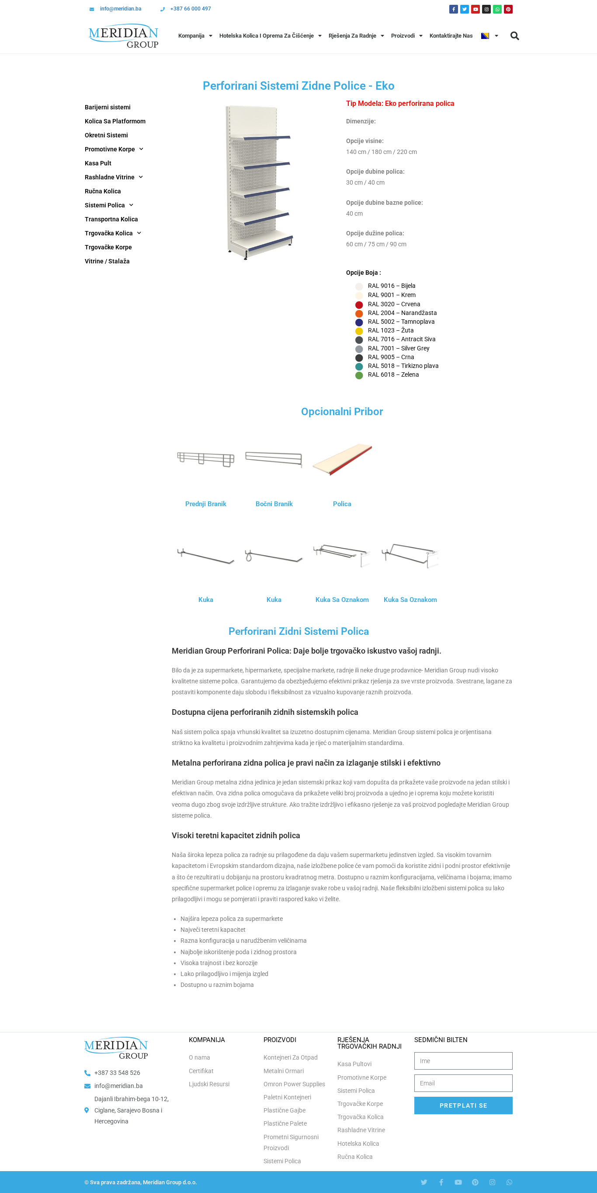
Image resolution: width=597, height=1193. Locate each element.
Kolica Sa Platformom (115, 121)
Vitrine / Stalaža (107, 261)
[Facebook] (453, 9)
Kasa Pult (98, 163)
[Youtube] (475, 9)
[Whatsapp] (497, 9)
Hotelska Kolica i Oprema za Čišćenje (266, 35)
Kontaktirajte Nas (451, 35)
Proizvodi (403, 35)
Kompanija (191, 35)
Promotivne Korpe (110, 149)
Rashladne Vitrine (110, 177)
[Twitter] (464, 9)
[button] (515, 36)
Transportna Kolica (111, 219)
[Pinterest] (508, 9)
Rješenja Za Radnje (352, 35)
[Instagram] (486, 9)
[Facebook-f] (441, 1182)
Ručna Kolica (103, 191)
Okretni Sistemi (106, 135)
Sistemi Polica (105, 205)
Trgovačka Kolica (109, 233)
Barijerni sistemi (108, 107)
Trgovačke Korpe (108, 247)
